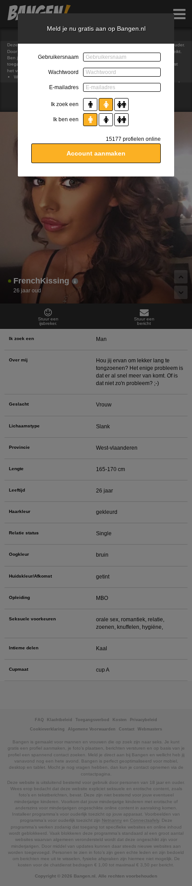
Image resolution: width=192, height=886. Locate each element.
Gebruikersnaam (58, 57)
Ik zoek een (65, 104)
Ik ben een (66, 119)
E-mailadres (64, 87)
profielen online (133, 139)
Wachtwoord (63, 72)
